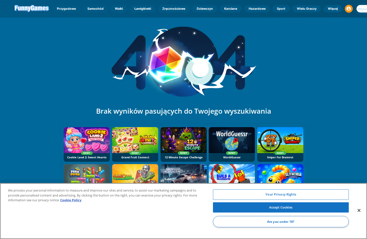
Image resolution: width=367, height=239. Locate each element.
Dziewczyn (205, 8)
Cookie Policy (70, 200)
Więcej (333, 8)
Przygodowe (66, 8)
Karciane (230, 8)
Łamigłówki (142, 8)
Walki (119, 8)
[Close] (359, 210)
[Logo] (31, 8)
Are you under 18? (280, 222)
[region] (183, 211)
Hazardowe (257, 8)
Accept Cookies (281, 207)
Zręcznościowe (173, 8)
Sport (281, 8)
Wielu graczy (307, 8)
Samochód (95, 8)
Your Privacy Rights (280, 194)
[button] (349, 9)
